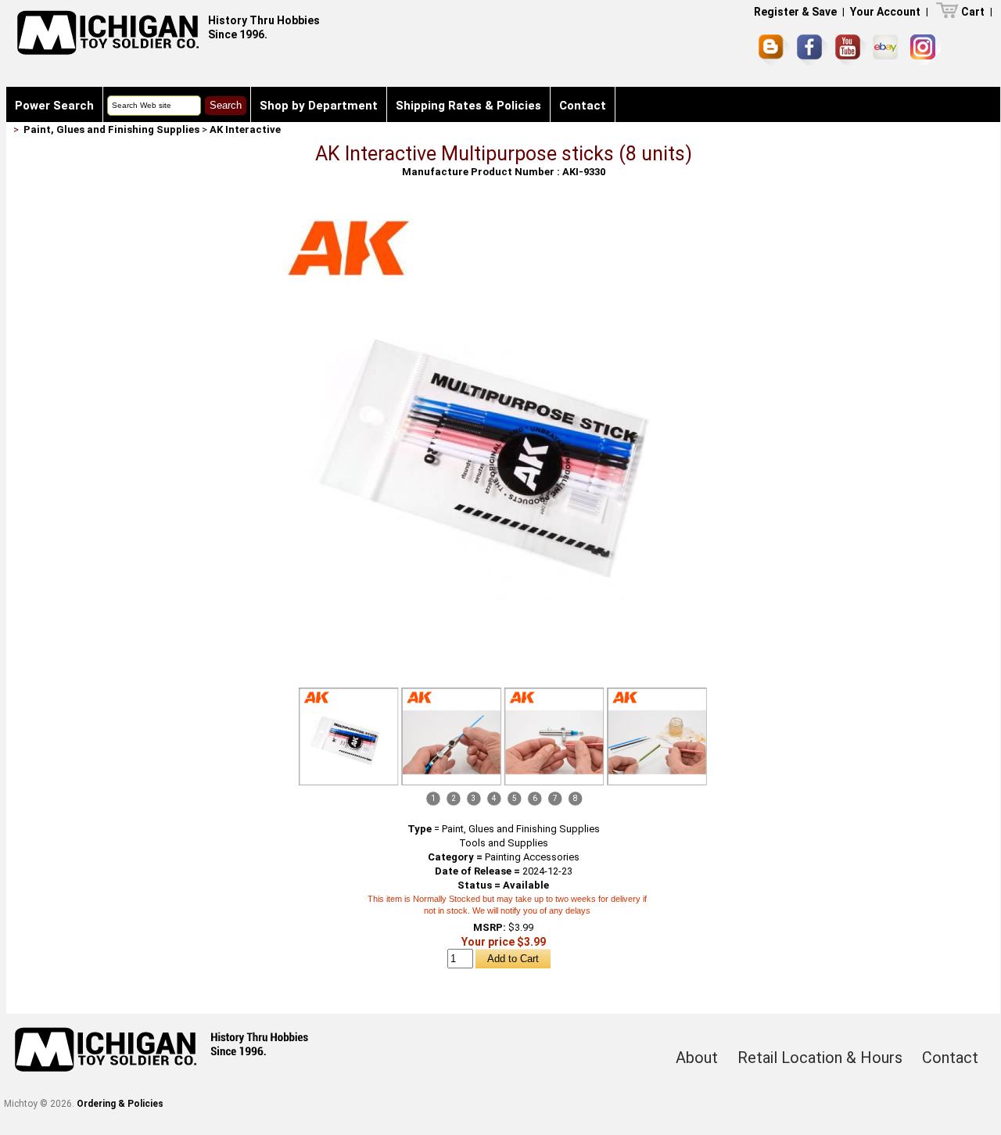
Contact (582, 106)
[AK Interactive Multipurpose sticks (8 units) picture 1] (503, 212)
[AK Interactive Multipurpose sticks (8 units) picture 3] (554, 736)
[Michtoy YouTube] (850, 49)
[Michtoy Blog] (774, 50)
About (697, 1057)
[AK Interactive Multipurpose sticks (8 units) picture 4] (657, 736)
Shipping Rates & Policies (468, 106)
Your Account (885, 11)
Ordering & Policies (120, 1103)
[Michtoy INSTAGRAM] (925, 49)
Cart (973, 11)
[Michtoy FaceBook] (812, 50)
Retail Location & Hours (819, 1057)
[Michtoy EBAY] (888, 49)
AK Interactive (245, 129)
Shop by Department (319, 106)
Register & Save (795, 11)
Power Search (54, 106)
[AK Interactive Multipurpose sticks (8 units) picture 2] (451, 736)
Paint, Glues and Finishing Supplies (111, 129)
